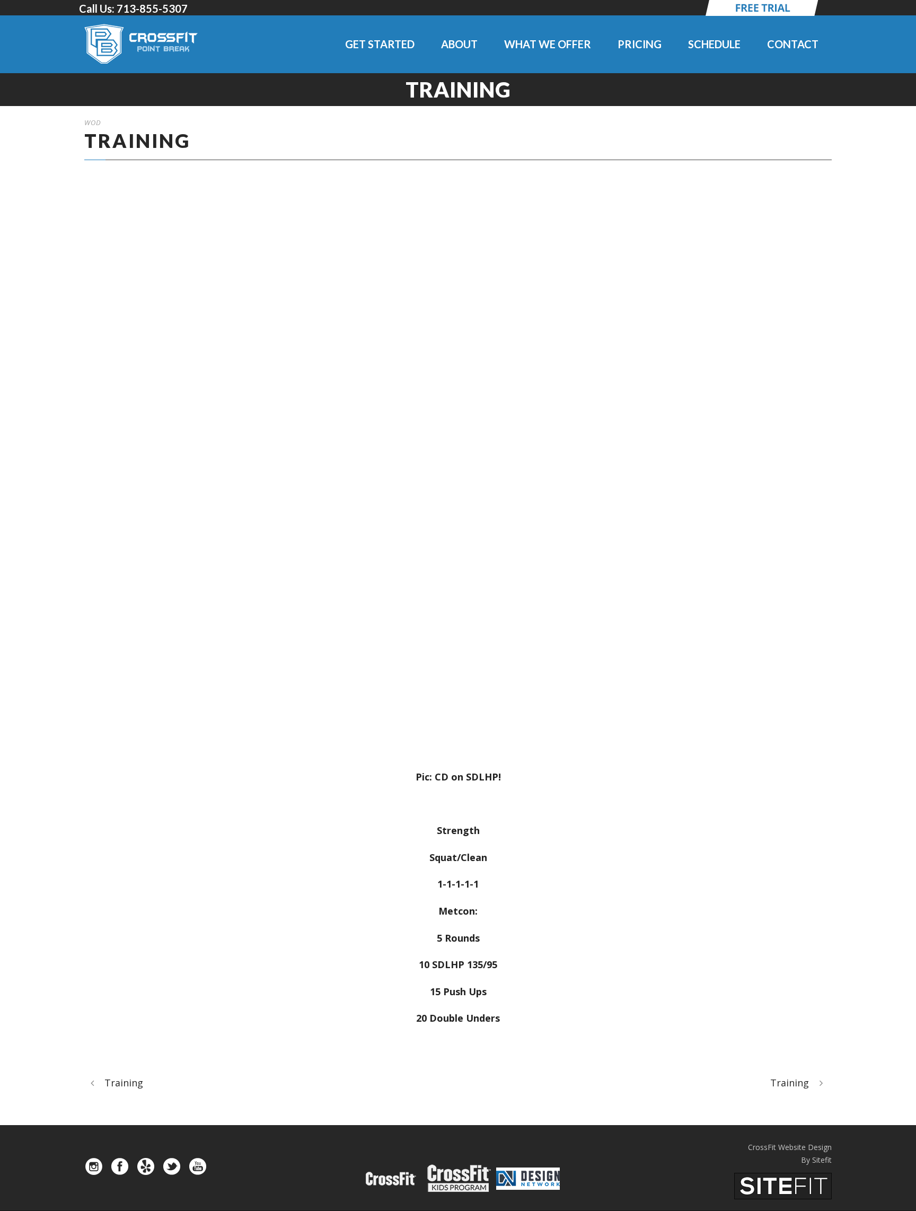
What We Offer (547, 44)
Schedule (714, 44)
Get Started (380, 44)
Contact (792, 44)
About (459, 44)
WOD (92, 122)
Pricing (640, 44)
